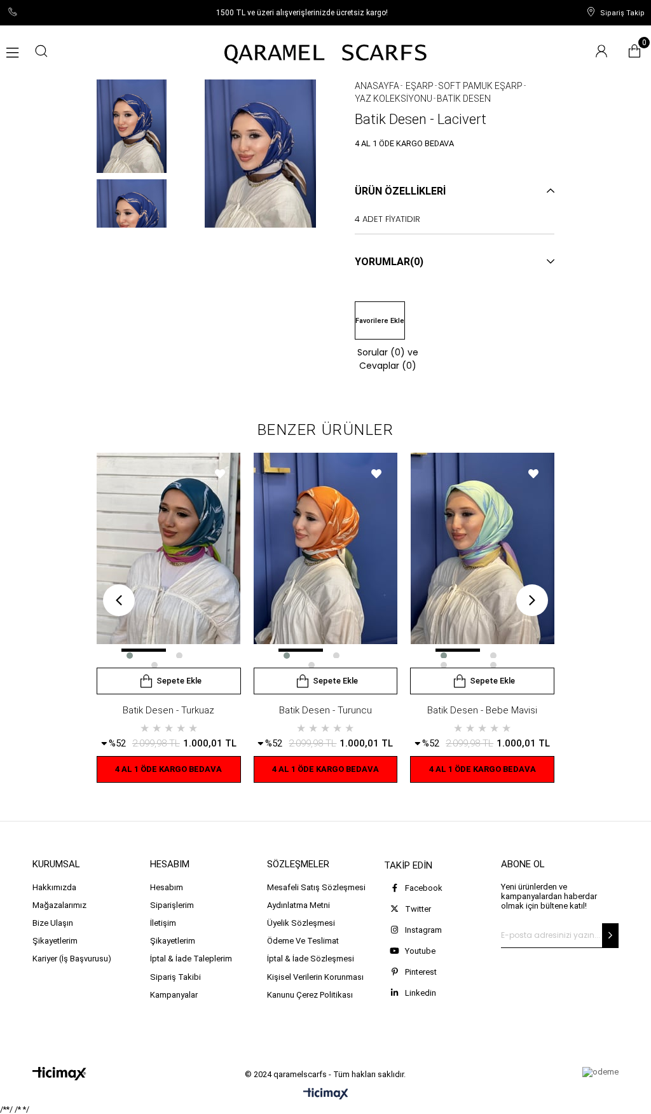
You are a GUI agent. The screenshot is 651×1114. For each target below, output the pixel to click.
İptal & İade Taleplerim (191, 958)
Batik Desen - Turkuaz (168, 710)
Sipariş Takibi (175, 977)
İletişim (163, 923)
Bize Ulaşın (52, 923)
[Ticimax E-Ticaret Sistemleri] (325, 1094)
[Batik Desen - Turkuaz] (169, 560)
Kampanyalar (174, 995)
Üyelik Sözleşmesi (301, 923)
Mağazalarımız (59, 905)
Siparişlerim (172, 905)
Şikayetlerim (55, 941)
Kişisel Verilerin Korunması (315, 977)
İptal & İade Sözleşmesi (310, 958)
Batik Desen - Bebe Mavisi (482, 710)
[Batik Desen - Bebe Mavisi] (482, 560)
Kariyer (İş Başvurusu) (71, 958)
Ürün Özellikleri (400, 191)
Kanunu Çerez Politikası (310, 995)
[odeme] (600, 1072)
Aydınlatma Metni (298, 905)
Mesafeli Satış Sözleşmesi (316, 887)
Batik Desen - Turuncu (325, 710)
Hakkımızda (54, 887)
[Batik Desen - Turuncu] (326, 560)
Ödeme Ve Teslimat (303, 941)
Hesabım (166, 887)
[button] (143, 650)
